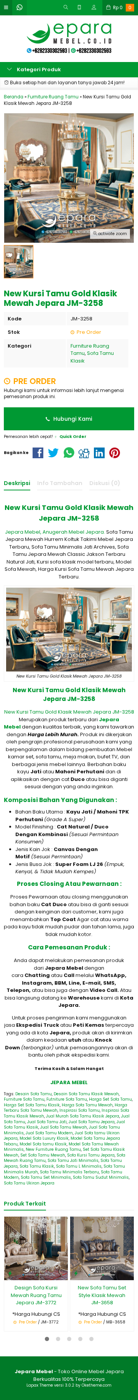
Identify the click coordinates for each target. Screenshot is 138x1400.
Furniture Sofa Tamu (24, 1099)
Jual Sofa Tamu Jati (47, 1122)
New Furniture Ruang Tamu (53, 1149)
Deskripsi (17, 483)
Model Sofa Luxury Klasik (44, 1138)
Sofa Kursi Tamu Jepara (91, 1155)
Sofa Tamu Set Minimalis (46, 1177)
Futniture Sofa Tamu (66, 1099)
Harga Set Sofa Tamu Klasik (32, 1105)
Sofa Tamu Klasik (37, 1166)
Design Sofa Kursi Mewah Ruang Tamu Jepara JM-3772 (36, 1295)
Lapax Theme (39, 1385)
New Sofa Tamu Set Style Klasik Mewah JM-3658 (102, 1295)
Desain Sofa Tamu (33, 1094)
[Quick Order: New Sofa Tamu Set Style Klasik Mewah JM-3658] (76, 1273)
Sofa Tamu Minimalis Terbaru (69, 1172)
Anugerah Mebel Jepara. (74, 532)
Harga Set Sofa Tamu (110, 1099)
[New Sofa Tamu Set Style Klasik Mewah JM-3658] (102, 1248)
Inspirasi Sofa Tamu (79, 1110)
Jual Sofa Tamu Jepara (92, 1122)
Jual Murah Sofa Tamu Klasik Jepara (82, 1116)
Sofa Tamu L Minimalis (79, 1166)
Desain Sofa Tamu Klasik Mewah (86, 1094)
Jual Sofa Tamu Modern (49, 1133)
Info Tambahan (59, 483)
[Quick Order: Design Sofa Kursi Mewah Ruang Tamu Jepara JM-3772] (10, 1273)
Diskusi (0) (104, 483)
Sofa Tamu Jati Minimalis (73, 1160)
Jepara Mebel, (23, 532)
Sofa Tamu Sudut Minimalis (101, 1177)
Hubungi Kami (72, 419)
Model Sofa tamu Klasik (43, 1144)
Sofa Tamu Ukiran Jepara (29, 1183)
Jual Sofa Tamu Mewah (63, 1127)
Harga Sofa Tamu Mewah (87, 1105)
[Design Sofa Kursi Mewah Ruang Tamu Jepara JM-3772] (36, 1248)
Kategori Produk (38, 69)
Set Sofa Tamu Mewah (42, 1155)
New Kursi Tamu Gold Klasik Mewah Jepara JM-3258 (69, 712)
